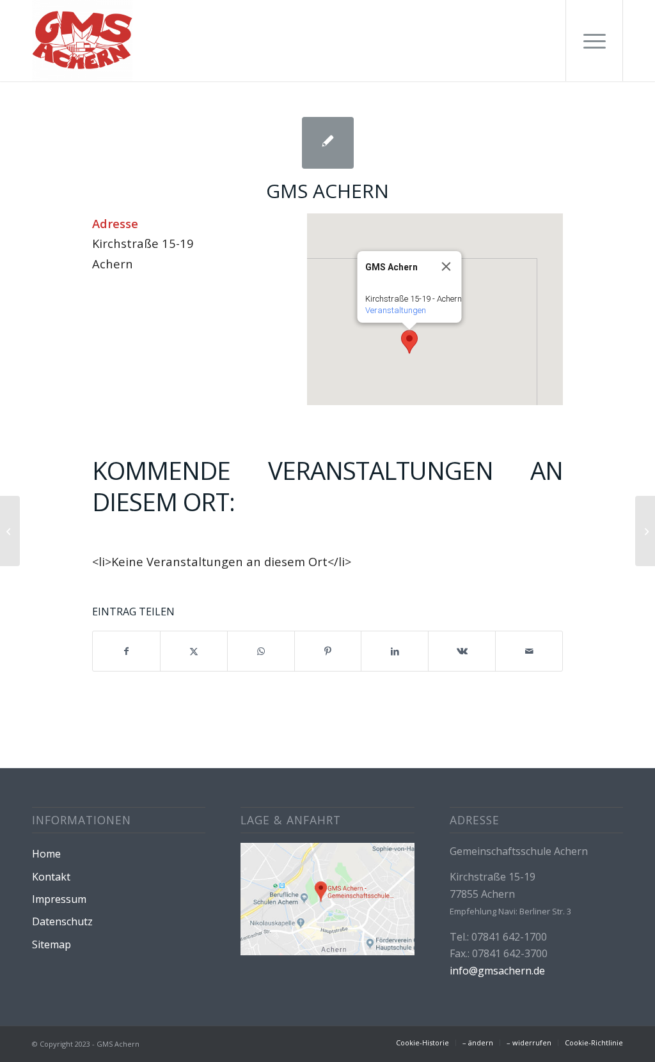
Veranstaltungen (395, 310)
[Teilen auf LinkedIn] (394, 651)
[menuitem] (594, 40)
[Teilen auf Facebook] (126, 651)
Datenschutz (62, 921)
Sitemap (51, 944)
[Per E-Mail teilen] (529, 651)
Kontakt (51, 877)
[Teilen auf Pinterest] (328, 651)
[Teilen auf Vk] (462, 651)
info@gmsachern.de (497, 971)
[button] (409, 342)
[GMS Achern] (82, 40)
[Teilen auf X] (194, 651)
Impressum (59, 899)
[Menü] (594, 40)
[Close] (446, 266)
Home (46, 854)
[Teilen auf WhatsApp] (261, 651)
